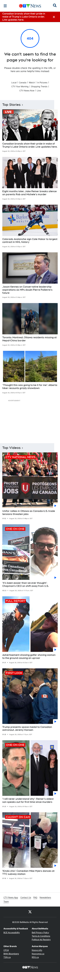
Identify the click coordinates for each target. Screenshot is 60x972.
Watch (32, 82)
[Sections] (5, 6)
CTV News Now (26, 90)
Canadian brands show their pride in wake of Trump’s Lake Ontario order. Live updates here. (29, 145)
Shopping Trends (39, 86)
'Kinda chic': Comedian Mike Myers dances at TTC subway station (28, 872)
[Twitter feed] (30, 912)
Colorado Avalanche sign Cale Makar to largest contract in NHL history (29, 241)
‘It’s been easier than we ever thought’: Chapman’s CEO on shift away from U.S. (25, 584)
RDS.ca (35, 957)
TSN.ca (7, 957)
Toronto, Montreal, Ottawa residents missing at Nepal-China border (29, 339)
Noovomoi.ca (38, 953)
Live (39, 90)
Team (6, 901)
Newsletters (45, 897)
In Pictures (42, 82)
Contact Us (25, 897)
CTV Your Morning (20, 86)
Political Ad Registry (41, 939)
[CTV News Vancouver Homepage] (30, 6)
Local (13, 82)
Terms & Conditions (41, 936)
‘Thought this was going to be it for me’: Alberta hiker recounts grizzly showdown (29, 387)
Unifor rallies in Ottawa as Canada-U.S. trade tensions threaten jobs (28, 513)
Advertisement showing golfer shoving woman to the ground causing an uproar (28, 656)
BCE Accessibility (11, 932)
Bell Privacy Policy (40, 932)
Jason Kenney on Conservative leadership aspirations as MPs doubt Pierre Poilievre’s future (27, 289)
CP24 (6, 950)
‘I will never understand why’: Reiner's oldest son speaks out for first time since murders (28, 800)
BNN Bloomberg (11, 953)
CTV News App (10, 897)
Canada (22, 82)
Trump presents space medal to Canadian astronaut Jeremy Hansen (27, 728)
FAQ (35, 897)
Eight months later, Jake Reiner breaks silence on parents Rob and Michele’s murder (29, 193)
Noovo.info (37, 950)
